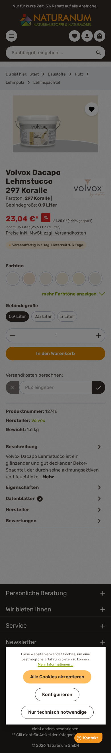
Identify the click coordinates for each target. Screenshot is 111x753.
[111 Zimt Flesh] (29, 279)
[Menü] (11, 36)
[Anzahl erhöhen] (98, 335)
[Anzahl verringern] (12, 335)
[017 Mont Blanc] (13, 279)
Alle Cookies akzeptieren (57, 676)
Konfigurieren (57, 694)
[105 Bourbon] (62, 279)
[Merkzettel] (74, 36)
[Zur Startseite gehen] (55, 20)
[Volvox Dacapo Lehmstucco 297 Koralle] (55, 123)
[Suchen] (98, 52)
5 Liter (67, 316)
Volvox (38, 420)
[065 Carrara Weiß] (95, 279)
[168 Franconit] (46, 279)
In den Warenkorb (55, 353)
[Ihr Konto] (87, 36)
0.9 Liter (17, 316)
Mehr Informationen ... (55, 664)
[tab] (54, 461)
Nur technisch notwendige (57, 712)
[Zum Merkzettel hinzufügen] (91, 109)
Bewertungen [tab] (21, 520)
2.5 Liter (43, 316)
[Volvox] (89, 188)
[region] (55, 128)
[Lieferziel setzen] (98, 387)
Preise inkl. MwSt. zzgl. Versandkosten (46, 233)
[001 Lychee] (79, 279)
